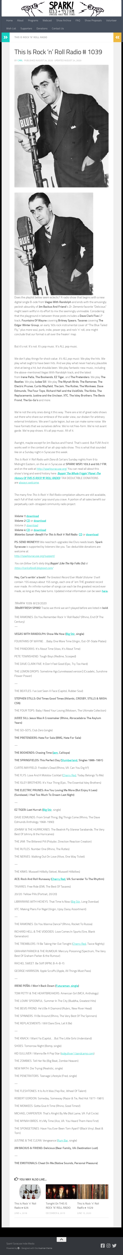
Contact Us (58, 28)
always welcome (29, 482)
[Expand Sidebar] (6, 37)
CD (28, 520)
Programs (33, 20)
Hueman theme (45, 1248)
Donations (42, 28)
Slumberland (69, 760)
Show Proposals (93, 20)
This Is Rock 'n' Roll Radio (30, 37)
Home (9, 20)
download (32, 516)
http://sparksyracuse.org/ (52, 469)
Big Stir (70, 634)
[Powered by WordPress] (18, 1248)
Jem (55, 752)
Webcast (47, 20)
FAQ (78, 20)
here (104, 591)
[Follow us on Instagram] (108, 1245)
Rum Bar (62, 1140)
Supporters (26, 28)
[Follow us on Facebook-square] (103, 1245)
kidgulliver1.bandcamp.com (77, 1053)
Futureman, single (67, 986)
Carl (20, 60)
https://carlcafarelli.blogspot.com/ (33, 568)
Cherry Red (69, 775)
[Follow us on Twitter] (114, 1245)
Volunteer (111, 20)
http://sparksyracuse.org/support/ (34, 556)
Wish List (11, 28)
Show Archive (63, 20)
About (20, 20)
